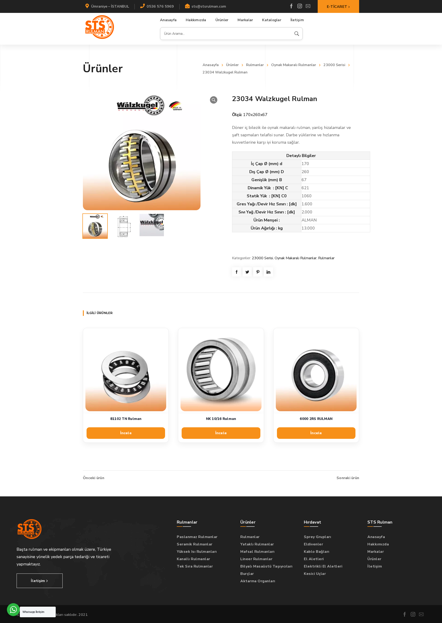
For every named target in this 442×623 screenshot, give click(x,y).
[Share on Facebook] (236, 272)
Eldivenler (313, 544)
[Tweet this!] (247, 272)
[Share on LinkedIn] (268, 272)
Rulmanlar (255, 64)
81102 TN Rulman (126, 419)
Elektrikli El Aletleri (323, 566)
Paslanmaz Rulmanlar (197, 536)
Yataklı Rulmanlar (257, 544)
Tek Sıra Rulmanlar (195, 566)
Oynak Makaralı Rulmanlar (293, 64)
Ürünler (232, 64)
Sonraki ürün (348, 478)
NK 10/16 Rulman (221, 419)
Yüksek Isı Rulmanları (197, 551)
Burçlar (247, 573)
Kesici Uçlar (315, 573)
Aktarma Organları (257, 581)
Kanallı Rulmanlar (193, 559)
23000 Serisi (334, 64)
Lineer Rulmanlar (256, 559)
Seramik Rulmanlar (194, 544)
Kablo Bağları (316, 551)
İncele (126, 433)
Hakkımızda (378, 544)
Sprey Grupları (317, 536)
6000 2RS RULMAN (316, 419)
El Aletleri (314, 559)
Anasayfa (211, 64)
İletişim (374, 566)
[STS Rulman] (99, 27)
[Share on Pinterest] (257, 272)
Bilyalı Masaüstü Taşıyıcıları (266, 566)
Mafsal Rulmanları (257, 551)
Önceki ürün (93, 478)
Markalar (375, 551)
